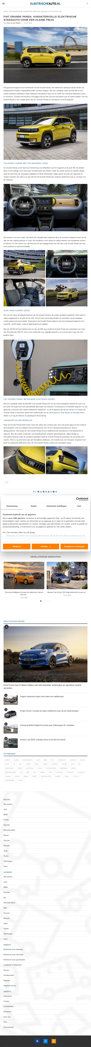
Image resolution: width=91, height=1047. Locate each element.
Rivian (17, 776)
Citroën (73, 760)
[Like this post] (35, 492)
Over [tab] (79, 506)
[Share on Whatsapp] (51, 492)
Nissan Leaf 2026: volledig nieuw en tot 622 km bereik (43, 740)
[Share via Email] (56, 492)
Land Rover (9, 768)
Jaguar (64, 764)
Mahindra (63, 768)
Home (6, 11)
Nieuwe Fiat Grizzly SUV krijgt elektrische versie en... (67, 592)
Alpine (16, 760)
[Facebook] (37, 1041)
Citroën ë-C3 (73, 410)
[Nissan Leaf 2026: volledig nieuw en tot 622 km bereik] (11, 743)
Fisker (28, 764)
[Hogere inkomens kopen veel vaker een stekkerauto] (11, 700)
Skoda (26, 776)
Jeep (72, 764)
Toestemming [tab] (12, 506)
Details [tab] (34, 506)
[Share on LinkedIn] (46, 492)
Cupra (82, 760)
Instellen (44, 546)
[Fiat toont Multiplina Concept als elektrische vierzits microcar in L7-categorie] (24, 575)
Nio (34, 772)
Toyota (75, 776)
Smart (34, 776)
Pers (5, 1022)
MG (21, 772)
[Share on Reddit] (48, 492)
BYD (52, 760)
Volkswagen (9, 780)
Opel (50, 772)
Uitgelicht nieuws (10, 986)
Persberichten (9, 975)
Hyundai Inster (78, 413)
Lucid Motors (51, 768)
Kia (79, 764)
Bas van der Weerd (13, 23)
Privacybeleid (9, 1027)
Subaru (57, 776)
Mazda (73, 768)
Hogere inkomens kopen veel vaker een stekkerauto (42, 697)
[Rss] (54, 1041)
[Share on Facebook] (38, 492)
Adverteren (8, 996)
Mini (28, 772)
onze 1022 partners (16, 518)
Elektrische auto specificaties (14, 960)
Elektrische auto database (13, 949)
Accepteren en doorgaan (74, 546)
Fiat (6, 482)
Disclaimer (7, 1012)
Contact (6, 1001)
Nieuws (6, 970)
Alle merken (8, 804)
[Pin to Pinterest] (43, 492)
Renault (8, 776)
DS (14, 764)
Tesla (67, 776)
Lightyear (29, 768)
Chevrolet (62, 760)
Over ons (7, 1017)
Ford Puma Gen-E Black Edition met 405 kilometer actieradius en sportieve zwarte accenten (42, 686)
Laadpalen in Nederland (13, 965)
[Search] (87, 4)
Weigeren (17, 546)
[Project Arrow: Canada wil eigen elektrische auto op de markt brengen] (11, 714)
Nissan (42, 772)
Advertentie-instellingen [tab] (56, 506)
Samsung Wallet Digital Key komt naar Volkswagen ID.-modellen (47, 725)
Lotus (39, 768)
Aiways (7, 760)
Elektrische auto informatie (13, 955)
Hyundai (54, 764)
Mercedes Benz (10, 772)
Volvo (20, 780)
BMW (45, 760)
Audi (38, 760)
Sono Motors (46, 776)
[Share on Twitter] (41, 492)
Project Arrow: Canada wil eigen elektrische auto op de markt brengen (49, 711)
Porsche (81, 772)
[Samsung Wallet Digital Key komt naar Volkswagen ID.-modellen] (11, 729)
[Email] (45, 1041)
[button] (7, 582)
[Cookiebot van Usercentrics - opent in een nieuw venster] (78, 499)
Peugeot (59, 772)
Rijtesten (7, 980)
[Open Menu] (3, 3)
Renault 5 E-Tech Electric (61, 413)
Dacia (7, 764)
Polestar (70, 772)
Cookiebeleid (8, 1006)
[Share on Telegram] (53, 492)
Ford (37, 764)
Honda (45, 764)
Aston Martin (27, 760)
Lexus (20, 768)
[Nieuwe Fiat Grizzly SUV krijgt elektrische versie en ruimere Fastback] (67, 575)
